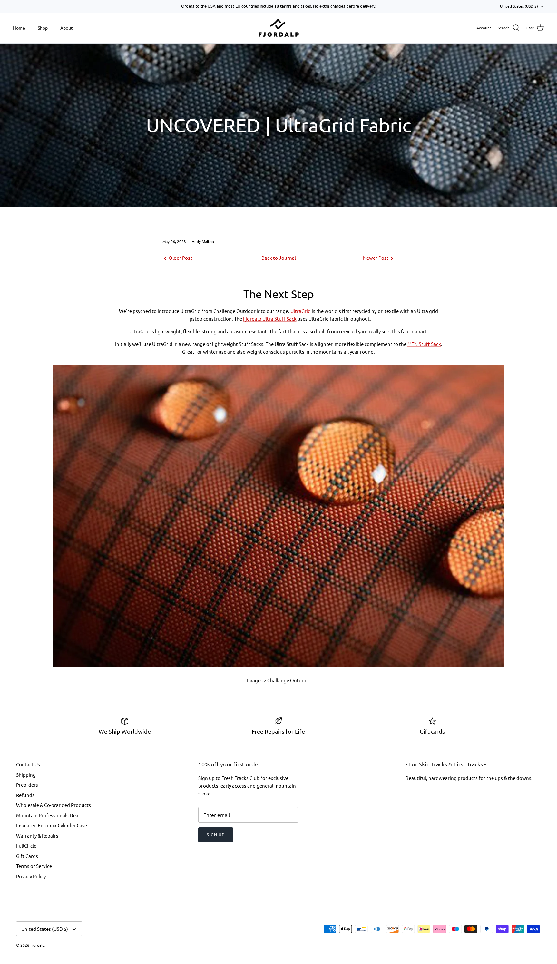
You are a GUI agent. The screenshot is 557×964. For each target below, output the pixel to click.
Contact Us (28, 764)
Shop (43, 28)
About (66, 28)
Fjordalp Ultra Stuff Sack (270, 319)
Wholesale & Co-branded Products (53, 805)
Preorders (27, 785)
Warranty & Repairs (37, 836)
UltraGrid (300, 311)
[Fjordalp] (279, 28)
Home (19, 28)
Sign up (216, 834)
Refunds (25, 795)
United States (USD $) (519, 6)
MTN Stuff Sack (424, 344)
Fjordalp (37, 945)
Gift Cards (27, 856)
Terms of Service (34, 866)
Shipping (26, 775)
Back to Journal (278, 258)
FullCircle (26, 845)
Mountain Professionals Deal (48, 815)
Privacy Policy (31, 876)
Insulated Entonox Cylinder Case (51, 825)
